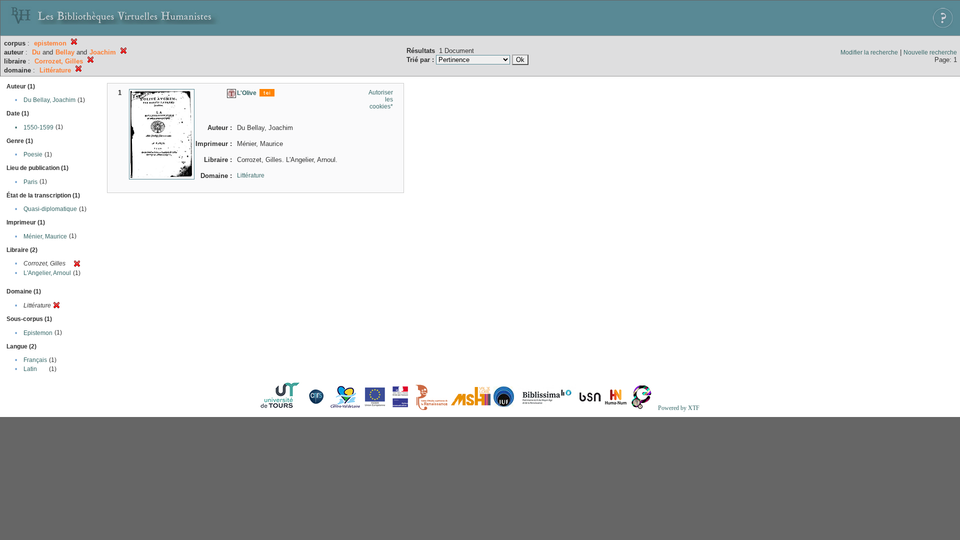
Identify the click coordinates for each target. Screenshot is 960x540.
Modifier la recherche (869, 52)
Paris (31, 182)
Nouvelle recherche (930, 52)
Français (35, 360)
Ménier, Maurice (45, 236)
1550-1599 (39, 127)
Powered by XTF (679, 408)
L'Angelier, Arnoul (47, 273)
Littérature (250, 175)
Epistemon (38, 333)
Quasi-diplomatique (50, 209)
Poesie (33, 154)
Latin (30, 369)
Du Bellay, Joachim (50, 100)
